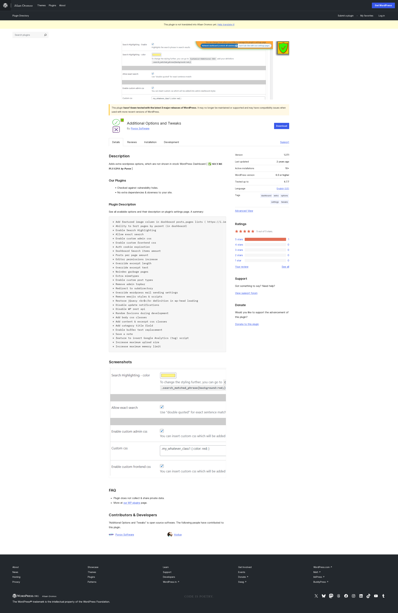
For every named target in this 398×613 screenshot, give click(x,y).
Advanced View (244, 210)
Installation (150, 142)
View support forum (246, 293)
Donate (243, 577)
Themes (92, 572)
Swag (242, 582)
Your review (241, 266)
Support (284, 142)
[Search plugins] (45, 35)
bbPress (319, 577)
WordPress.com (322, 567)
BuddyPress (321, 582)
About (15, 567)
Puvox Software (140, 128)
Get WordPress (383, 5)
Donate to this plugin (247, 324)
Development (171, 142)
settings (275, 202)
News (15, 572)
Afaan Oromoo (49, 596)
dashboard (266, 195)
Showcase (93, 567)
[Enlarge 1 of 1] (221, 371)
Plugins (91, 577)
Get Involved (245, 567)
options (284, 195)
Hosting (16, 577)
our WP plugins (131, 502)
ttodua (178, 534)
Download (281, 126)
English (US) (283, 188)
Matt (317, 572)
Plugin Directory (20, 15)
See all (285, 266)
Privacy (16, 582)
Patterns (92, 582)
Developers (169, 577)
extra (276, 195)
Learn (166, 567)
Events (241, 572)
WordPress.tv (171, 582)
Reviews (132, 142)
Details (116, 142)
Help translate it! (226, 24)
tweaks (284, 202)
